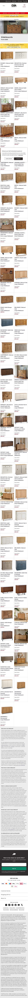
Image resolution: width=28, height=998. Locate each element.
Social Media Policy (20, 907)
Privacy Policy (12, 907)
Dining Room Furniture (8, 19)
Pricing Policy (6, 909)
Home (1, 19)
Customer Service (5, 891)
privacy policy (22, 871)
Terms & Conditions (14, 909)
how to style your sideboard (19, 765)
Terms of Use (21, 909)
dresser (12, 746)
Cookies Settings (9, 158)
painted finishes (20, 762)
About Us (3, 898)
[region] (14, 155)
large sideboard (11, 829)
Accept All (18, 158)
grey (3, 763)
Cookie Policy (6, 907)
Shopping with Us (5, 894)
